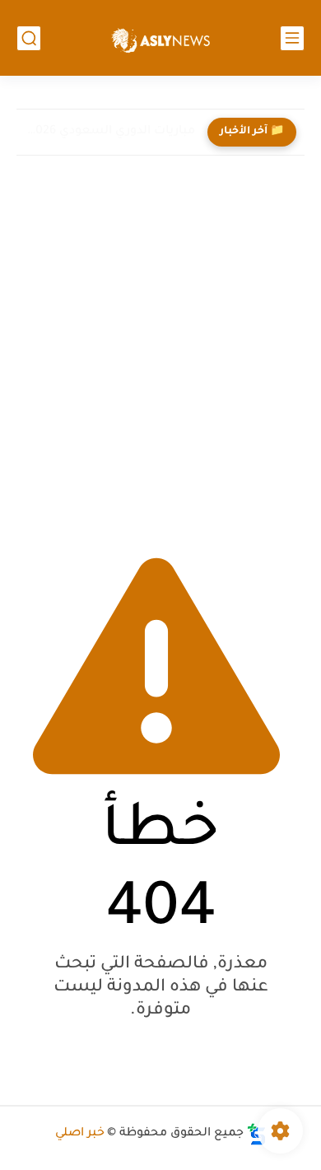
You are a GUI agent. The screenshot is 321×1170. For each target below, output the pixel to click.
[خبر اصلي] (160, 38)
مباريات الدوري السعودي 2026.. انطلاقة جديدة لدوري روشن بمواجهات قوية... (110, 131)
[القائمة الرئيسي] (292, 38)
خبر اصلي (80, 1133)
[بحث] (28, 38)
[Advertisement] (160, 349)
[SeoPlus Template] (257, 1134)
